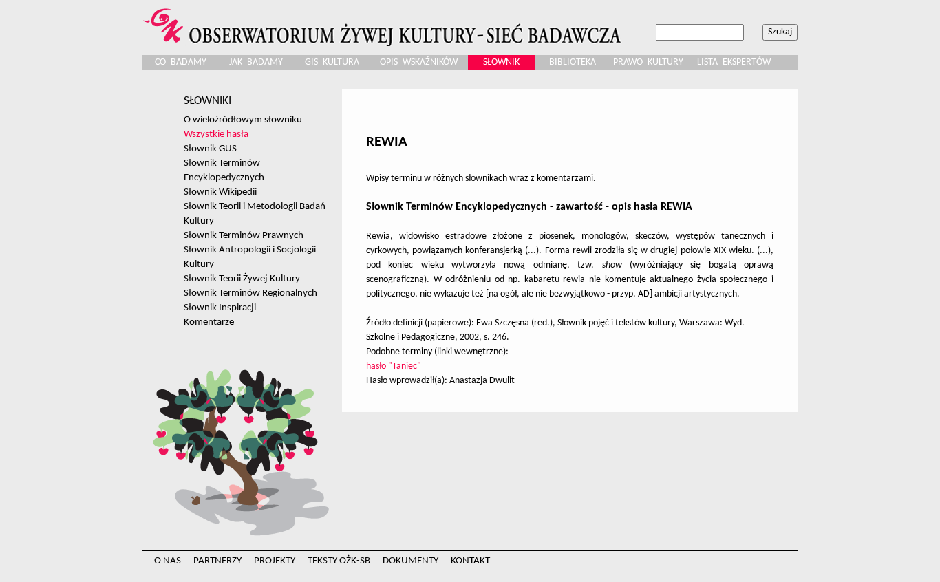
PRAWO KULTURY (648, 62)
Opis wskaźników (419, 62)
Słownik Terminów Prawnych (243, 235)
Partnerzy (217, 561)
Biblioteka (572, 62)
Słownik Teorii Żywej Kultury (242, 278)
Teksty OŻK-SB (339, 561)
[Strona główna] (384, 23)
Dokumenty (410, 561)
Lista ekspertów (734, 62)
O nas (167, 561)
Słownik (501, 62)
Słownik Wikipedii (220, 191)
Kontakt (470, 561)
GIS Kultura (332, 62)
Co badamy (180, 62)
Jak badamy (256, 62)
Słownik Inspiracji (220, 307)
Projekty (274, 561)
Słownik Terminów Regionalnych (250, 293)
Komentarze (209, 321)
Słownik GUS (210, 148)
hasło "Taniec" (393, 366)
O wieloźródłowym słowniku (243, 119)
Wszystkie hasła (216, 134)
